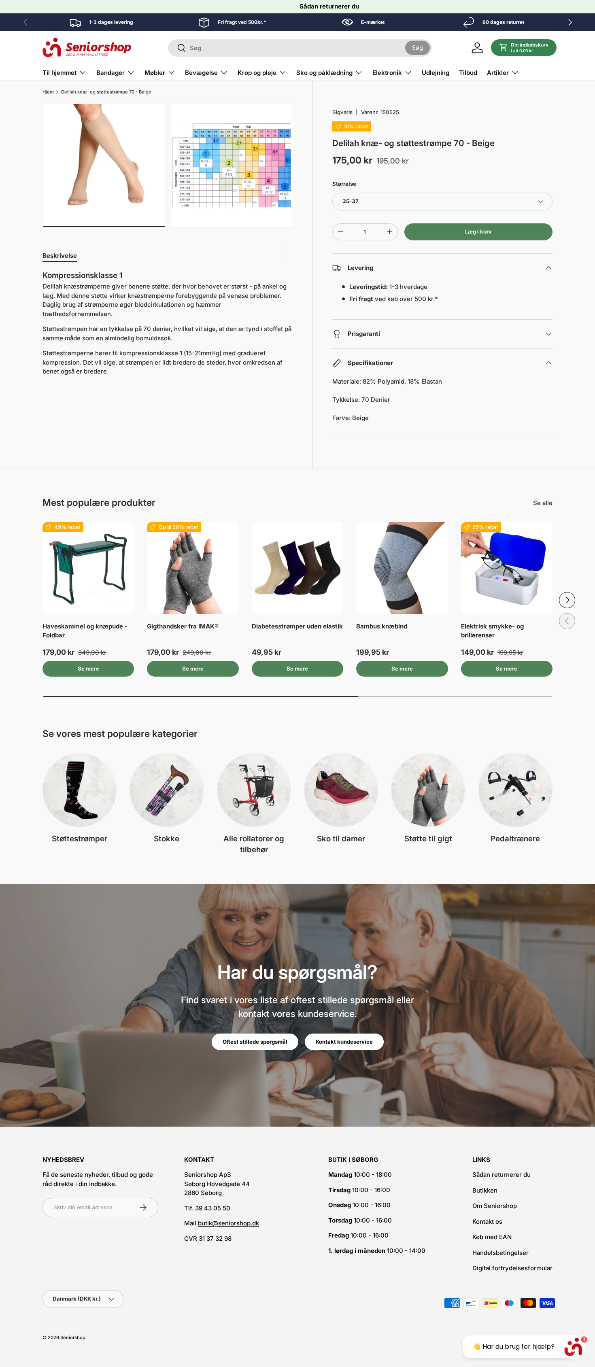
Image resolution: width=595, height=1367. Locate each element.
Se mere (88, 668)
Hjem (48, 92)
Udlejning (435, 72)
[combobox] (300, 48)
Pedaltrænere (515, 838)
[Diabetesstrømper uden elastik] (297, 567)
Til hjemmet (59, 72)
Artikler (498, 72)
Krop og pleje (257, 72)
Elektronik (387, 72)
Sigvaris (342, 112)
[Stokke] (166, 790)
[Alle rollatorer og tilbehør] (254, 790)
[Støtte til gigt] (428, 790)
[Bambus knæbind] (402, 567)
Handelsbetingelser (500, 1253)
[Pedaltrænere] (515, 790)
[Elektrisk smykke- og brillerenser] (506, 567)
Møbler (154, 72)
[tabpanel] (167, 323)
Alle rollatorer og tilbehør (253, 844)
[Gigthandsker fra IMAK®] (192, 567)
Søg (417, 47)
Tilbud (468, 72)
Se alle (542, 503)
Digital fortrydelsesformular (512, 1268)
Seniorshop (72, 1337)
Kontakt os (487, 1221)
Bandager (110, 72)
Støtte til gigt (428, 838)
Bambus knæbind (381, 626)
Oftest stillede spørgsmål (255, 1041)
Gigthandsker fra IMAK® (183, 626)
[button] (524, 48)
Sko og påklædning (324, 72)
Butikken (484, 1190)
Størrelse (344, 183)
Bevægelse (201, 72)
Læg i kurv (478, 231)
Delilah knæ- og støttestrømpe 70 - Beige (106, 92)
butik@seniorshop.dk (228, 1223)
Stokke (166, 838)
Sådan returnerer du (329, 6)
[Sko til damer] (341, 790)
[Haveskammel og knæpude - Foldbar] (88, 567)
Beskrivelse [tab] (59, 255)
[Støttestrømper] (79, 790)
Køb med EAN (492, 1237)
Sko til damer (341, 838)
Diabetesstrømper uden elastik (297, 626)
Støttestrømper (79, 838)
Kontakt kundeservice (344, 1041)
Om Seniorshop (494, 1206)
